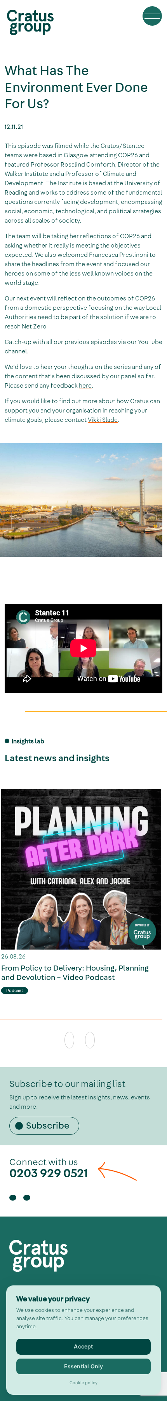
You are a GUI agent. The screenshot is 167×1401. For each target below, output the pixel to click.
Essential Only (83, 1366)
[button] (152, 16)
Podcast (14, 990)
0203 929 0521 (48, 1173)
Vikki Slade (103, 420)
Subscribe (48, 1125)
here (85, 386)
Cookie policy (83, 1383)
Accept (83, 1346)
